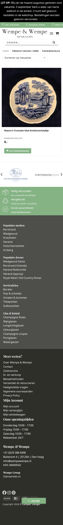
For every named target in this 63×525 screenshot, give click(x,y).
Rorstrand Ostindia (15, 265)
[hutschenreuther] (16, 175)
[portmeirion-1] (47, 175)
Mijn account (11, 406)
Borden (7, 289)
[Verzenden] (54, 42)
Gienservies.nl (11, 476)
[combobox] (31, 42)
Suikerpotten (11, 306)
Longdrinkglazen (13, 325)
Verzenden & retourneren (19, 383)
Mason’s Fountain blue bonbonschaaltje (26, 130)
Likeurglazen (11, 329)
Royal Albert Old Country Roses (22, 278)
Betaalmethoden (13, 379)
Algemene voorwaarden (18, 391)
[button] (51, 33)
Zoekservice (10, 371)
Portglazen (10, 338)
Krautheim (9, 237)
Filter (36, 500)
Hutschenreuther (13, 246)
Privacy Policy (11, 395)
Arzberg (8, 250)
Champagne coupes (15, 334)
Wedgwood (10, 233)
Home (5, 51)
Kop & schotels (12, 293)
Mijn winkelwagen (14, 414)
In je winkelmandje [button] (19, 151)
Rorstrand (9, 229)
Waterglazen (11, 342)
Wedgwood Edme (14, 261)
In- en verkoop (12, 375)
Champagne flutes (14, 317)
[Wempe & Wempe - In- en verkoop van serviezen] (24, 33)
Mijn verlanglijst (13, 410)
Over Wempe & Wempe (17, 362)
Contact (8, 366)
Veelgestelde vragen (15, 387)
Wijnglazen (10, 321)
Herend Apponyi (13, 274)
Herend (7, 242)
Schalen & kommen (15, 297)
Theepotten (10, 301)
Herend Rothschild (14, 269)
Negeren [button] (44, 19)
